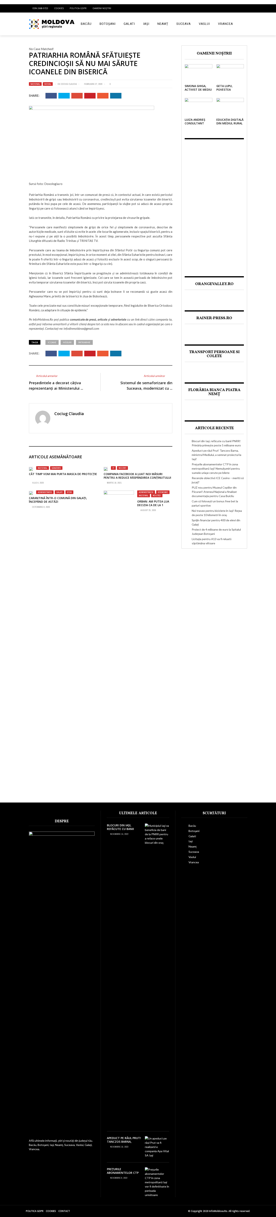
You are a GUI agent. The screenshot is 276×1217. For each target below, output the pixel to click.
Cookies (59, 8)
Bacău (86, 24)
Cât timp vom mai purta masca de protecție (63, 474)
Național (35, 84)
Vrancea (225, 24)
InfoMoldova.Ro (43, 319)
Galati (129, 24)
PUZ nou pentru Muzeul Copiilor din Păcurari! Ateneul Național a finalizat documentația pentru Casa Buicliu (214, 492)
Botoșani (108, 24)
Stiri (69, 492)
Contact (64, 1211)
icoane (52, 342)
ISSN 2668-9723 (40, 8)
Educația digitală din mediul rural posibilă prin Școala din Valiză (229, 125)
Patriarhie (84, 342)
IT (113, 468)
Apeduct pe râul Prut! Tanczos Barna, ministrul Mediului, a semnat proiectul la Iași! (216, 455)
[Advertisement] (214, 204)
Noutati (122, 468)
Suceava (183, 24)
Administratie (45, 492)
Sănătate (56, 468)
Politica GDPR (78, 8)
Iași (146, 24)
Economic (163, 492)
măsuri (67, 342)
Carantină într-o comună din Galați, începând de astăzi (58, 500)
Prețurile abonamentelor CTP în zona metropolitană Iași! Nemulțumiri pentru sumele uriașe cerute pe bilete (216, 468)
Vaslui (204, 24)
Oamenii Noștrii (102, 8)
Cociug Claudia (69, 84)
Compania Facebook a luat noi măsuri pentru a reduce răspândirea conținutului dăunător (137, 477)
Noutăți (157, 495)
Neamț (162, 24)
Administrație (146, 492)
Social (47, 84)
